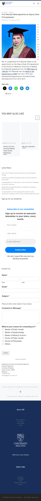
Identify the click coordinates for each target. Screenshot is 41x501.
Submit (6, 353)
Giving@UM (20, 479)
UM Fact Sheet (20, 423)
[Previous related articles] (33, 118)
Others (7, 344)
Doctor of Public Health (14, 338)
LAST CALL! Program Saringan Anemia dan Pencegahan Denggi (19, 174)
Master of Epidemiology (14, 332)
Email (5, 287)
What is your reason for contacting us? (19, 327)
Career (20, 425)
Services (20, 484)
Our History (20, 421)
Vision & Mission (20, 420)
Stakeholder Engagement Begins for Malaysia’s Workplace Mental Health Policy (19, 188)
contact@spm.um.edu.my (9, 375)
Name (5, 275)
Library (20, 481)
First (3, 282)
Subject (6, 296)
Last (23, 282)
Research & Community (20, 482)
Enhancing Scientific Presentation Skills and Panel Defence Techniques (19, 178)
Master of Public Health (14, 329)
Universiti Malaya (15, 497)
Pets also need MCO (28, 146)
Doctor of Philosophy (13, 341)
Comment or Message (12, 308)
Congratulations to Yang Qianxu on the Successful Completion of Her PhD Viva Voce (20, 183)
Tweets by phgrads (20, 359)
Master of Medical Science (15, 335)
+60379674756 (6, 373)
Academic (20, 477)
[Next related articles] (37, 118)
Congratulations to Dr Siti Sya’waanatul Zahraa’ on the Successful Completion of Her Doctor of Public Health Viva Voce (20, 192)
